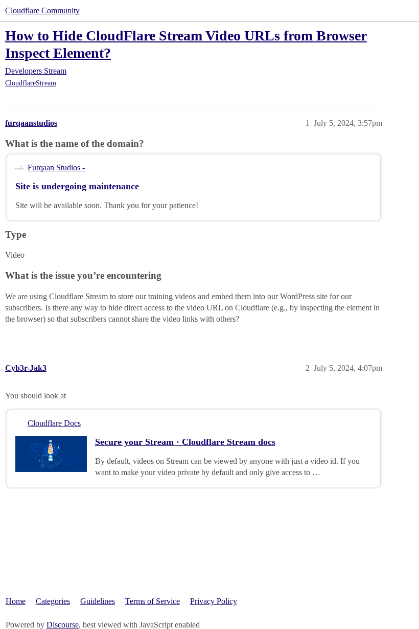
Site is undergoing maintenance (77, 186)
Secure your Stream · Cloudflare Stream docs (185, 442)
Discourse (62, 624)
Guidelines (97, 601)
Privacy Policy (213, 601)
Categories (53, 601)
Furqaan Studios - (56, 167)
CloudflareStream (30, 83)
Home (16, 601)
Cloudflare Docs (54, 423)
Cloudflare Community (42, 10)
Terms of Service (152, 601)
